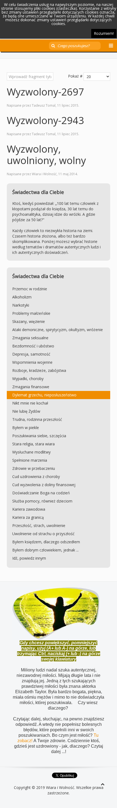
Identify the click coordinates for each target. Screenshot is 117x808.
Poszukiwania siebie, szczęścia (39, 435)
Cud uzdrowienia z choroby (36, 476)
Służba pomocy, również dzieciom (42, 501)
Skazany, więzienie (28, 321)
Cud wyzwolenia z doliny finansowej (43, 484)
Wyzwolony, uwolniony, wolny (46, 154)
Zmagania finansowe (30, 386)
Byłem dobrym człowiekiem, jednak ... (45, 550)
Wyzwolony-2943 (45, 120)
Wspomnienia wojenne (32, 362)
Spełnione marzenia (29, 460)
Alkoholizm (22, 297)
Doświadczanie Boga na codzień (41, 492)
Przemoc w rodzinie (29, 288)
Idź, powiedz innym (29, 558)
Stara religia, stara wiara (33, 443)
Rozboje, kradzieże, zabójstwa (39, 370)
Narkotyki (20, 305)
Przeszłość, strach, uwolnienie (38, 525)
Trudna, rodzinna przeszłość (37, 419)
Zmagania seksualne (30, 337)
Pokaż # (75, 76)
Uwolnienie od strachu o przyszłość (43, 533)
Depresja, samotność (31, 354)
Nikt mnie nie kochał (30, 403)
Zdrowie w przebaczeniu (33, 468)
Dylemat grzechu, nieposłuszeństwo (44, 394)
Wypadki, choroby (28, 378)
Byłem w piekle (25, 427)
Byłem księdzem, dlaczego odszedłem (46, 541)
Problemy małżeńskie (31, 313)
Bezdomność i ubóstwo (33, 346)
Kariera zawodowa (28, 509)
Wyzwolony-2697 (45, 91)
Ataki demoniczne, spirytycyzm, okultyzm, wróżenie (57, 329)
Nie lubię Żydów (26, 411)
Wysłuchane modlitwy (31, 452)
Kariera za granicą (28, 517)
